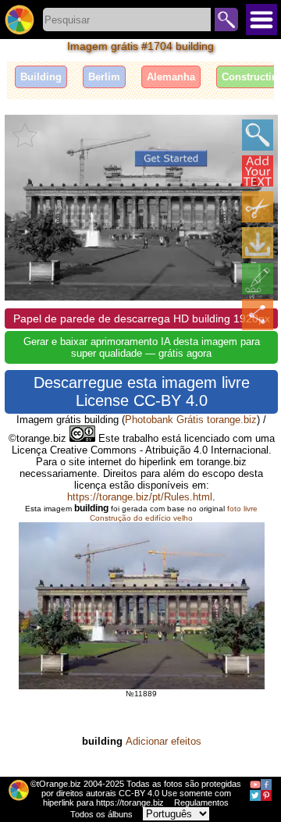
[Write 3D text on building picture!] (257, 171)
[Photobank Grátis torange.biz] (19, 19)
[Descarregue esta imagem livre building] (257, 242)
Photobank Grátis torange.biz (191, 419)
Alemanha (171, 77)
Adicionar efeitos (163, 741)
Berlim (104, 77)
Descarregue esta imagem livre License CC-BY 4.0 (142, 391)
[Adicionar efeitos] (257, 278)
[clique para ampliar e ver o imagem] (257, 135)
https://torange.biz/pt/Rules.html (139, 497)
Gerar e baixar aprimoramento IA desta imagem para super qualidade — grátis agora (141, 347)
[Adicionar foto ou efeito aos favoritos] (25, 135)
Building (41, 77)
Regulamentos (201, 802)
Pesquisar (226, 19)
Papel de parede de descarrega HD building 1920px (141, 318)
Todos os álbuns (101, 814)
